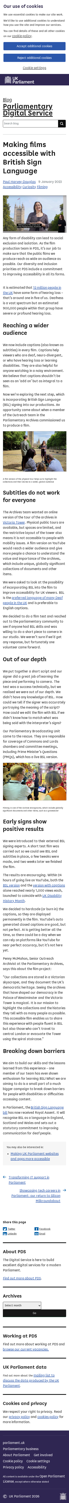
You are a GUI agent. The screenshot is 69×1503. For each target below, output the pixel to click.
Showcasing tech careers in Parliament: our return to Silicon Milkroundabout (35, 1195)
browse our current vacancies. (26, 1349)
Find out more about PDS (22, 1278)
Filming (42, 187)
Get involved (43, 1455)
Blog (7, 100)
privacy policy (19, 1417)
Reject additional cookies (34, 58)
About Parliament (16, 1455)
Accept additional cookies (34, 46)
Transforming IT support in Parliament (29, 1180)
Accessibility (12, 187)
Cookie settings (34, 68)
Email (42, 1233)
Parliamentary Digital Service (28, 109)
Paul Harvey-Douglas (19, 181)
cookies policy (47, 1417)
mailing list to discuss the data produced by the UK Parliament (31, 1380)
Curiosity (29, 187)
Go (34, 1313)
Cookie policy (13, 1461)
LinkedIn (12, 1233)
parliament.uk (14, 1443)
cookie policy (22, 36)
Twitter (11, 1228)
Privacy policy (13, 1467)
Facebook (44, 1228)
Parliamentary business (21, 1449)
